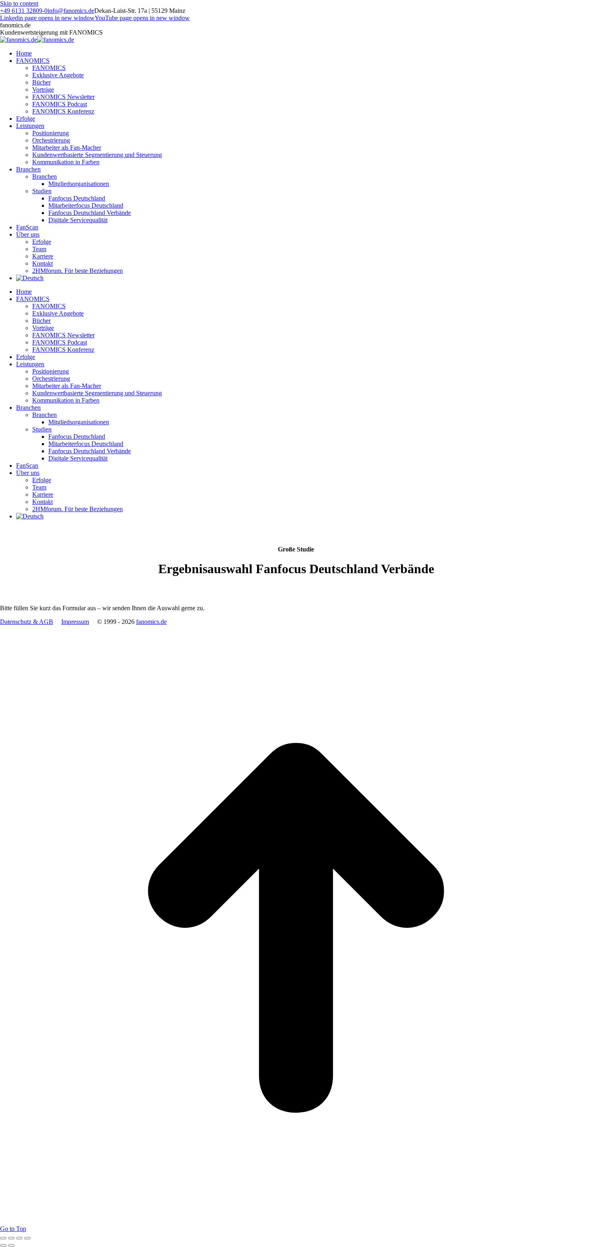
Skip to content (19, 3)
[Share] (11, 1238)
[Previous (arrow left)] (3, 1245)
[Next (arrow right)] (11, 1245)
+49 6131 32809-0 (24, 10)
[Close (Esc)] (3, 1238)
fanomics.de (151, 621)
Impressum (75, 621)
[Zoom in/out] (27, 1238)
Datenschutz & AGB (26, 621)
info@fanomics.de (71, 10)
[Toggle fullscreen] (19, 1238)
